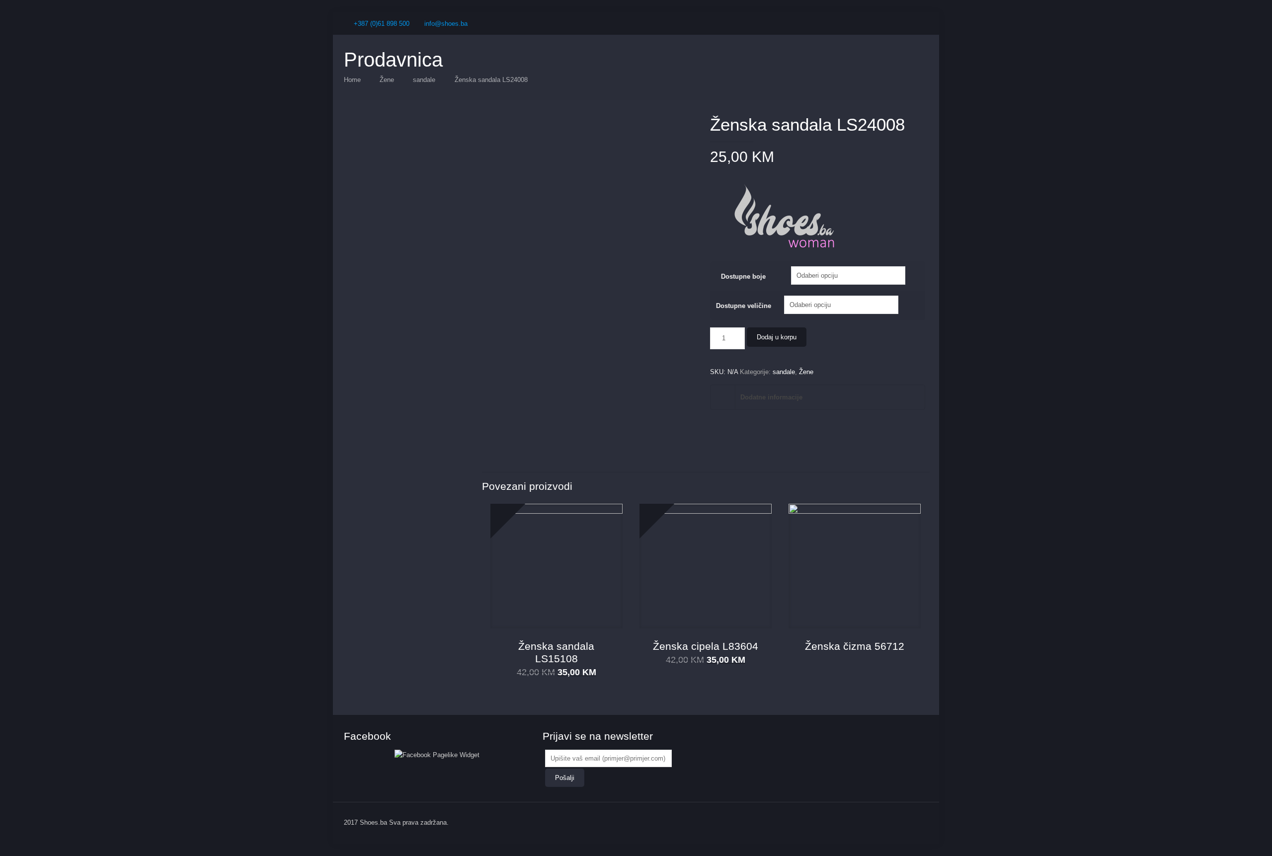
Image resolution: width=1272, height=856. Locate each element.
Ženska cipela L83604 (705, 646)
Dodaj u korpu (776, 337)
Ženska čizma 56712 (854, 646)
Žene (387, 79)
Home (352, 79)
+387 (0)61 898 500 (381, 23)
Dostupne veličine (743, 306)
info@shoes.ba (446, 23)
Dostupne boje (743, 276)
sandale (424, 79)
